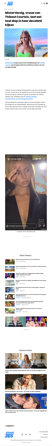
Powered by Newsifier (26, 442)
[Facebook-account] (26, 434)
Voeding (18, 297)
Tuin (17, 261)
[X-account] (22, 434)
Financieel (18, 311)
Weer (17, 268)
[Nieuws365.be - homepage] (10, 3)
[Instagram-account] (30, 434)
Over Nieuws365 (43, 432)
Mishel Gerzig (9, 63)
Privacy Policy (44, 437)
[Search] (42, 3)
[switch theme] (44, 3)
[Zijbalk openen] (5, 3)
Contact (45, 434)
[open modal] (47, 3)
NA (8, 59)
